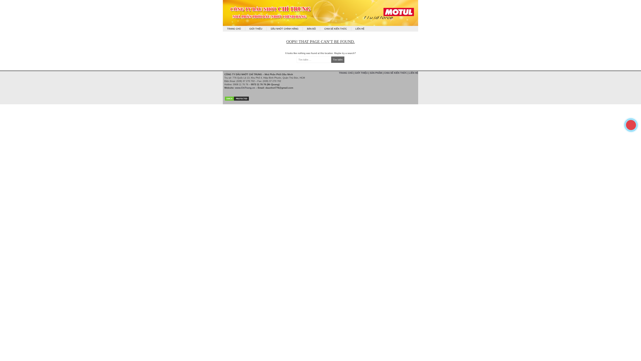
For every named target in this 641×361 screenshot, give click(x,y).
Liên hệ (359, 28)
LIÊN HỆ (413, 73)
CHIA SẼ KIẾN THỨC (395, 73)
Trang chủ (234, 28)
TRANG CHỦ (346, 73)
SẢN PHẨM (376, 73)
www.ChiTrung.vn (245, 87)
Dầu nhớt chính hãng (284, 28)
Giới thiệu (255, 28)
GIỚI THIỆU (361, 73)
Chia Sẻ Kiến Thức (335, 28)
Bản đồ (311, 28)
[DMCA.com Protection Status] (236, 97)
